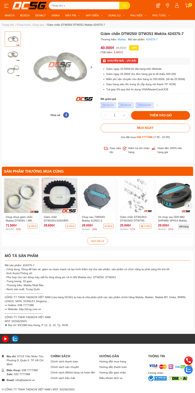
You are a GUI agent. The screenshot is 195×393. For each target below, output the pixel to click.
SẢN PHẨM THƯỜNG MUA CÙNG (34, 171)
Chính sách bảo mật (63, 378)
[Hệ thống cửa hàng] (167, 5)
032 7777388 (22, 374)
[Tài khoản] (177, 5)
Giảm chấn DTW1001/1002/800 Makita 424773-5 (56, 220)
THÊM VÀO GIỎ (160, 115)
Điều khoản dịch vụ (110, 378)
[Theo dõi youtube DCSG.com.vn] (5, 338)
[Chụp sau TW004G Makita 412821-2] (97, 195)
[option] (13, 39)
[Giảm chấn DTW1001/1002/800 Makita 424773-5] (59, 195)
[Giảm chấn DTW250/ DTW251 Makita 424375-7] (60, 67)
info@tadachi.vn (25, 380)
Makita (122, 39)
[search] (124, 5)
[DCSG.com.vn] (29, 5)
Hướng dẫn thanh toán (113, 366)
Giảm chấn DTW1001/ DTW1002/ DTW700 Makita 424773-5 (133, 220)
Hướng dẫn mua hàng (112, 361)
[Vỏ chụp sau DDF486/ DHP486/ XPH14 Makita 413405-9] (174, 195)
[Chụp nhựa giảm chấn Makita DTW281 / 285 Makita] (21, 195)
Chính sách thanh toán (64, 361)
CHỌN (147, 226)
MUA (33, 226)
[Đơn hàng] (158, 5)
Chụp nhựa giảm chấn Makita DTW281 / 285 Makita (19, 220)
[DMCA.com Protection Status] (178, 378)
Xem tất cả (97, 240)
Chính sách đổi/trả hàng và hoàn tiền (73, 372)
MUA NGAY (145, 127)
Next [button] (91, 67)
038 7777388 (30, 370)
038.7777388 (145, 137)
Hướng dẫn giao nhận (112, 372)
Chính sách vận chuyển (65, 366)
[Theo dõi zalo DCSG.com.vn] (15, 338)
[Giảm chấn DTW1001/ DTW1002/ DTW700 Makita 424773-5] (135, 195)
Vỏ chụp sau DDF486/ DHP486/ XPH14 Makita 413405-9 (172, 220)
